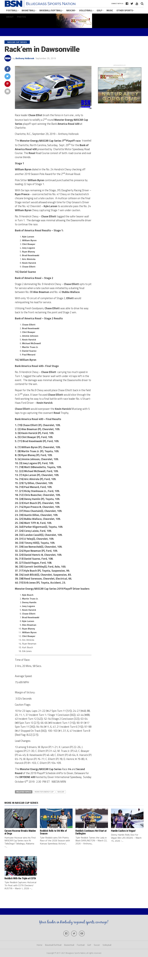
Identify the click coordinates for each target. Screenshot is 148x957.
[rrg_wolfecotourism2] (119, 102)
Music (110, 10)
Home (39, 945)
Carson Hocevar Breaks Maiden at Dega (20, 832)
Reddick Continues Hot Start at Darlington (90, 832)
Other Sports (124, 10)
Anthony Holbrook (24, 58)
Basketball (28, 10)
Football (11, 10)
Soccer (97, 945)
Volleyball (85, 10)
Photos (21, 16)
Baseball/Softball (50, 10)
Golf (99, 10)
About (10, 16)
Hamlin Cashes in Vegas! (123, 830)
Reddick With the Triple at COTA (20, 878)
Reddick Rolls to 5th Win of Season (53, 832)
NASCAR (70, 10)
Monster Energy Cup (44, 791)
